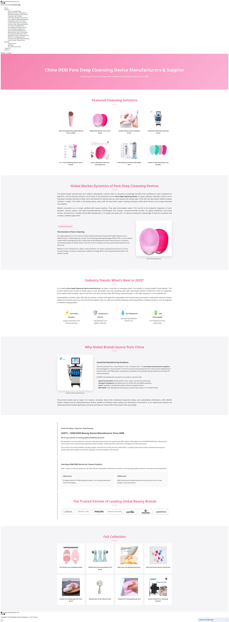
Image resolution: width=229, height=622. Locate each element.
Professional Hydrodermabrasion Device (158, 132)
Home (6, 8)
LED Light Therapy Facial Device (17, 17)
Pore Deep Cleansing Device (16, 25)
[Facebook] (1, 3)
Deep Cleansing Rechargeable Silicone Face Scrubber (71, 132)
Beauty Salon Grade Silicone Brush (100, 599)
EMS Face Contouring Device (16, 37)
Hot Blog (10, 45)
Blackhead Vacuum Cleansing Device (18, 35)
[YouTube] (4, 3)
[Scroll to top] (2, 620)
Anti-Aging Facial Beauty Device (17, 27)
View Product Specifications (154, 259)
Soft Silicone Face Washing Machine (71, 567)
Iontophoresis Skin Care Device (17, 21)
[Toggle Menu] (19, 5)
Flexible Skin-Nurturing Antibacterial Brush (100, 568)
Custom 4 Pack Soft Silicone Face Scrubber (158, 163)
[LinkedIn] (2, 3)
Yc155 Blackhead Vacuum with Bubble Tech (129, 163)
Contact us (7, 48)
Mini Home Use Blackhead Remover (129, 567)
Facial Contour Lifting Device (16, 40)
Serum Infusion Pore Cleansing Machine (158, 600)
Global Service (12, 43)
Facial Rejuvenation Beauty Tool (17, 34)
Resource (7, 42)
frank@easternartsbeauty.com (11, 1)
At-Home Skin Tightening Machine (18, 24)
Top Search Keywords (14, 46)
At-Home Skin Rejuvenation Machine (18, 38)
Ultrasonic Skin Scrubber (15, 16)
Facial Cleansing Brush (14, 11)
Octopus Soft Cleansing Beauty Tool (129, 599)
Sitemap (35, 617)
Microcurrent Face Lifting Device (17, 13)
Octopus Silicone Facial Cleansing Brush (129, 132)
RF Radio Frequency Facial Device (18, 14)
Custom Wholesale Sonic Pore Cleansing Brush (100, 163)
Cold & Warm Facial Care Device (17, 22)
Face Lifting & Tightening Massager (18, 19)
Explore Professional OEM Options (75, 393)
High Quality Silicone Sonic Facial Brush (100, 132)
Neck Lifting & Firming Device (17, 30)
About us (6, 50)
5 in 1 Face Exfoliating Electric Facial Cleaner (70, 163)
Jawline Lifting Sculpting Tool (16, 29)
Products (6, 9)
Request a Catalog (6, 53)
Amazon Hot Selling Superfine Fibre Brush (71, 600)
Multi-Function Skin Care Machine (18, 32)
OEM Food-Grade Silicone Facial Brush (158, 567)
